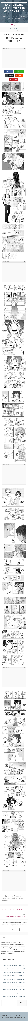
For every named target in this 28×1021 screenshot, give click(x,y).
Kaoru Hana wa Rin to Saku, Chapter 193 (14, 986)
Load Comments (14, 929)
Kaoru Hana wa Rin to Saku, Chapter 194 (14, 982)
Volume (8, 898)
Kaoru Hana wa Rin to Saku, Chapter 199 (14, 965)
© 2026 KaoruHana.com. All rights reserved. (13, 1015)
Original (14, 896)
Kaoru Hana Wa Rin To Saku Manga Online (14, 8)
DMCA (24, 1017)
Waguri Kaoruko (20, 898)
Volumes (13, 898)
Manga (10, 896)
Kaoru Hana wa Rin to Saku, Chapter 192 (14, 989)
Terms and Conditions (16, 1017)
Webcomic (5, 900)
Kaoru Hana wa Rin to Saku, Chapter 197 (14, 972)
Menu (15, 25)
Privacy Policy (5, 1017)
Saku (18, 896)
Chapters (14, 895)
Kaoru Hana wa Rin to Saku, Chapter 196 (14, 975)
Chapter (10, 895)
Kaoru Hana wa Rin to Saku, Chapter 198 (14, 968)
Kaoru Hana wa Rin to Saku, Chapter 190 (14, 996)
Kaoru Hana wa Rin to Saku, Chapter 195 (14, 979)
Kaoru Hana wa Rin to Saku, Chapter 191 (14, 993)
